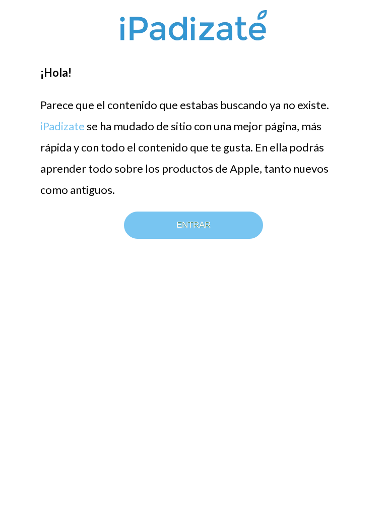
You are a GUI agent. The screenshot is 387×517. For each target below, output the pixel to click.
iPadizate (62, 126)
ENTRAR (193, 225)
